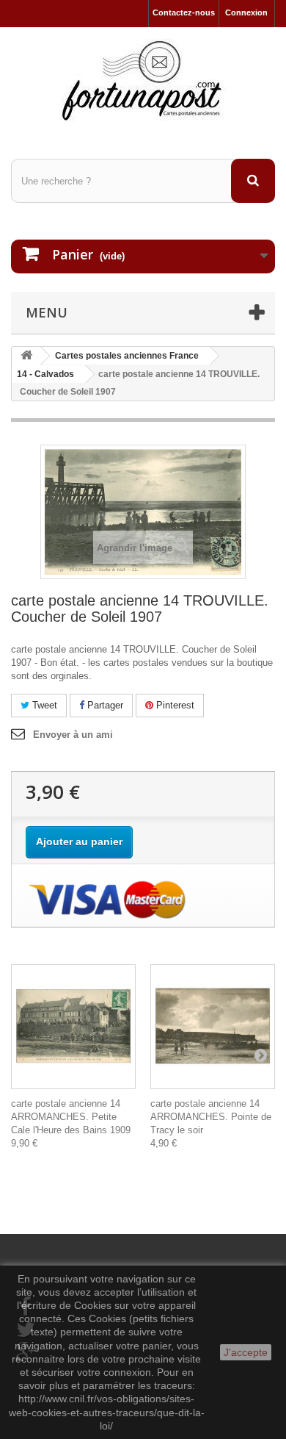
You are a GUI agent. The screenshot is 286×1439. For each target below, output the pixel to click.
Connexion (246, 12)
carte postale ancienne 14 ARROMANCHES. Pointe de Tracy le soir (210, 1116)
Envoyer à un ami (73, 734)
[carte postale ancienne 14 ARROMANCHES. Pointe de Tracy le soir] (212, 1026)
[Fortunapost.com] (143, 80)
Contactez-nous (184, 12)
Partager (103, 705)
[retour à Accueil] (26, 356)
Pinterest (173, 705)
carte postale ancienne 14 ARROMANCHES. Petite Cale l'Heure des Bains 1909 (71, 1116)
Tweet (43, 705)
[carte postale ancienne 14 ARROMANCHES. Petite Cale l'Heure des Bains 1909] (73, 1026)
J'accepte (246, 1352)
